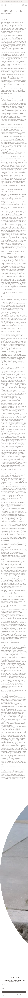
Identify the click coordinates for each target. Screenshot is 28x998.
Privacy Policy (22, 994)
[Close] (26, 781)
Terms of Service (6, 995)
